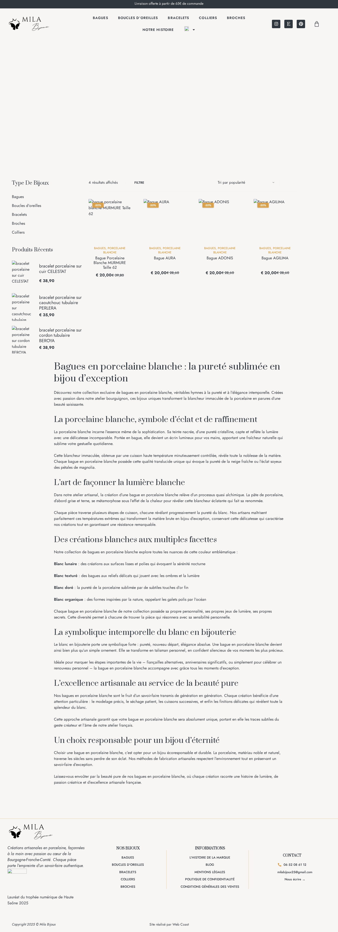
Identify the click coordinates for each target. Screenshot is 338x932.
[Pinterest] (301, 24)
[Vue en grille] (288, 182)
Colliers (208, 17)
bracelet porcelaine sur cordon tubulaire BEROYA (60, 336)
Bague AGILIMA (275, 258)
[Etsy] (288, 24)
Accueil (146, 132)
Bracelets (178, 17)
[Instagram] (276, 24)
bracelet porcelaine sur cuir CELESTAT (60, 269)
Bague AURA (165, 258)
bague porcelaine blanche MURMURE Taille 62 (110, 262)
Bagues (100, 17)
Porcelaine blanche (114, 250)
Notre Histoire (158, 29)
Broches (236, 17)
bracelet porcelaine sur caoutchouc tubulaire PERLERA (60, 303)
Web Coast (180, 924)
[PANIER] (316, 24)
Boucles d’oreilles (138, 17)
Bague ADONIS (220, 258)
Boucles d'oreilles (26, 205)
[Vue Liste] (294, 182)
